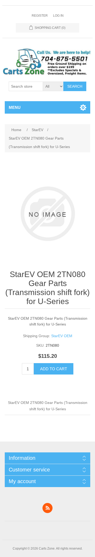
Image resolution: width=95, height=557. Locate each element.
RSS (47, 508)
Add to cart (53, 369)
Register (40, 15)
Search (74, 86)
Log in (58, 15)
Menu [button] (15, 107)
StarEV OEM (61, 336)
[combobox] (26, 86)
